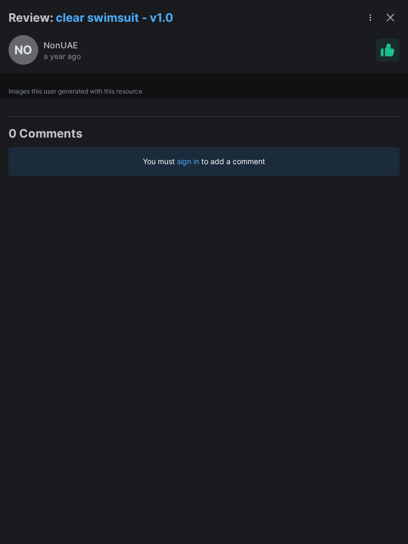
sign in (188, 161)
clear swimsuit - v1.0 (114, 17)
